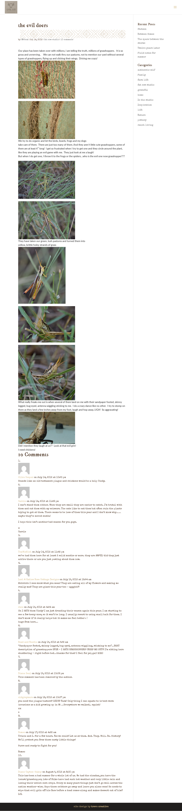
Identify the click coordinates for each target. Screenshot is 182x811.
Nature (142, 115)
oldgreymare (25, 697)
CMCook (24, 40)
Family (142, 75)
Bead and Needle (27, 642)
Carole (22, 501)
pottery (142, 120)
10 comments (67, 40)
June (20, 607)
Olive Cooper (25, 477)
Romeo (21, 732)
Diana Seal (24, 674)
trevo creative (99, 807)
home (140, 95)
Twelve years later (149, 48)
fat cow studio (51, 40)
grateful (143, 90)
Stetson (142, 29)
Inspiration (145, 105)
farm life (143, 80)
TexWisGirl (24, 552)
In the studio (145, 100)
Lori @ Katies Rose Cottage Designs (38, 580)
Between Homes (146, 34)
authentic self (146, 70)
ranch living (145, 125)
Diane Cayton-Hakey (30, 772)
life (140, 110)
